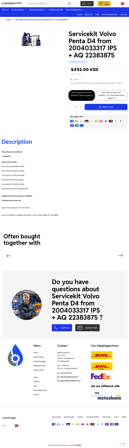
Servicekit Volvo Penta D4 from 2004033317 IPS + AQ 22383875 (42, 20)
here (56, 215)
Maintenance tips (56, 9)
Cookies (124, 417)
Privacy (116, 417)
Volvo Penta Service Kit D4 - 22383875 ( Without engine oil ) (82, 95)
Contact (123, 14)
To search (80, 417)
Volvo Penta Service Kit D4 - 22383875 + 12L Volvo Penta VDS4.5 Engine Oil (111, 95)
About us (88, 14)
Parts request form (109, 14)
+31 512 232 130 (65, 373)
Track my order (56, 417)
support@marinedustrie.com (70, 381)
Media (74, 445)
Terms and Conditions (92, 417)
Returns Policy (38, 370)
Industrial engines (39, 361)
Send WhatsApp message (69, 377)
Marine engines (38, 357)
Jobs (97, 14)
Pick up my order (69, 417)
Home (79, 14)
